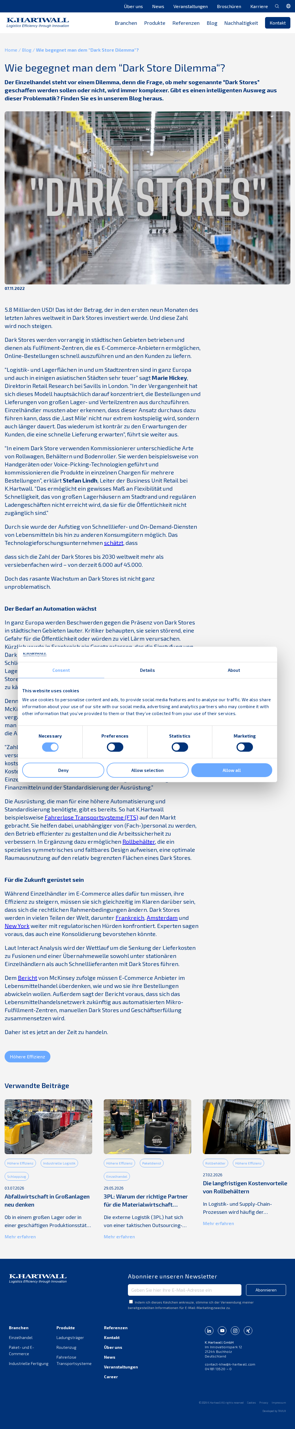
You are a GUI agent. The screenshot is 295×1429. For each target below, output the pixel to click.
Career (111, 1376)
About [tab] (234, 669)
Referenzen (186, 22)
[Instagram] (235, 1330)
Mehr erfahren (20, 1236)
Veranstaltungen (190, 6)
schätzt (113, 542)
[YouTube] (222, 1330)
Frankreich (130, 917)
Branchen (19, 1327)
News (158, 6)
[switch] (115, 747)
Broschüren (229, 6)
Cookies (251, 1402)
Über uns (133, 6)
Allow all (232, 770)
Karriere (259, 6)
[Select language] (288, 6)
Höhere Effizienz (27, 1056)
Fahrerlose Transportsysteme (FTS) (91, 817)
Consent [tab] (61, 669)
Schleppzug (16, 1176)
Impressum (279, 1402)
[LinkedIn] (209, 1330)
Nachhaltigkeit (241, 22)
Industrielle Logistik (59, 1163)
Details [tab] (147, 669)
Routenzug (66, 1347)
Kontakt (278, 22)
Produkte (65, 1327)
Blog (212, 22)
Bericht (27, 977)
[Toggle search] (277, 6)
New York (17, 925)
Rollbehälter (138, 841)
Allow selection (147, 770)
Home (11, 49)
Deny (63, 770)
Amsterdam (162, 917)
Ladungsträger (70, 1337)
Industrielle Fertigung (28, 1363)
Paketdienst (151, 1163)
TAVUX (282, 1411)
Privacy (263, 1402)
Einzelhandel (116, 1176)
